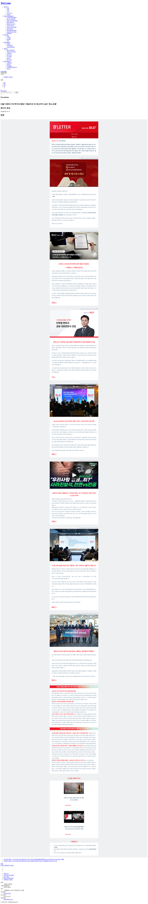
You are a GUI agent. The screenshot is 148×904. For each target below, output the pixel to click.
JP (4, 86)
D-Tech (8, 64)
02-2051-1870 (7, 893)
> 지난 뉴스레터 (74, 134)
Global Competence (8, 16)
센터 (8, 41)
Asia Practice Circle (11, 32)
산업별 (8, 37)
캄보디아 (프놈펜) (11, 27)
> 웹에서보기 (74, 137)
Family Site (3, 72)
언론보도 (9, 53)
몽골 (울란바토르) (11, 30)
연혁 (8, 10)
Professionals (7, 42)
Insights (5, 48)
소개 (8, 8)
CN (4, 85)
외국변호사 (10, 45)
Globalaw (9, 33)
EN (4, 84)
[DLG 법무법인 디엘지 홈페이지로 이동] (7, 865)
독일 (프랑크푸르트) (12, 20)
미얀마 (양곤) (10, 25)
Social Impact (7, 61)
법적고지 (6, 873)
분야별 (8, 39)
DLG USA (6, 876)
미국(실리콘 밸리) (11, 17)
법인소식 (9, 55)
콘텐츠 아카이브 (11, 51)
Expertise (6, 34)
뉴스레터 (9, 56)
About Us (6, 6)
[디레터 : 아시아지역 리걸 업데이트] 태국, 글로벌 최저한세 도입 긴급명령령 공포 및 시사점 (30, 861)
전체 (8, 36)
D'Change (9, 65)
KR (4, 82)
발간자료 (9, 59)
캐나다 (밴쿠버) (11, 19)
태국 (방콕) (10, 28)
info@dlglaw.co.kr (8, 899)
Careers (8, 14)
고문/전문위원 (10, 47)
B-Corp (8, 68)
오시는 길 (9, 13)
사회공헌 (9, 62)
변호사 (8, 44)
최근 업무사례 (10, 50)
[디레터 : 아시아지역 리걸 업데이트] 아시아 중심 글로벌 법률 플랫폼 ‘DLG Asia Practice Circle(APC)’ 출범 (34, 859)
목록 (2, 863)
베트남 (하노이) (11, 24)
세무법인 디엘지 (8, 77)
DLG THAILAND (8, 878)
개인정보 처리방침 (9, 875)
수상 (8, 11)
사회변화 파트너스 (12, 67)
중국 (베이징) (10, 22)
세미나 (8, 58)
